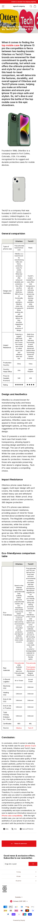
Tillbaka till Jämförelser (20, 843)
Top (20, 23)
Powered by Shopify (19, 920)
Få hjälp (18, 876)
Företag (18, 872)
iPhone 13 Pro (5, 23)
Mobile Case (14, 23)
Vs (22, 23)
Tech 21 (30, 728)
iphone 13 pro (30, 746)
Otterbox (19, 728)
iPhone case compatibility (12, 816)
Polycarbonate (19, 663)
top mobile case (11, 45)
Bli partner (18, 880)
